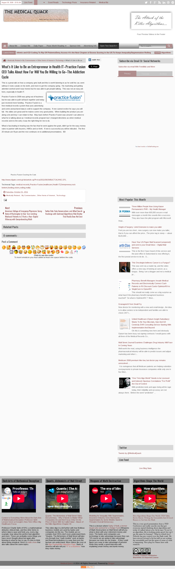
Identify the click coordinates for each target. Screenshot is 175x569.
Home (5, 46)
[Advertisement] (64, 32)
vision (16, 188)
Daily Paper (38, 46)
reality (28, 188)
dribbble (168, 2)
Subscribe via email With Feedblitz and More (136, 67)
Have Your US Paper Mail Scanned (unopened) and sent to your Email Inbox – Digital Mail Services (151, 245)
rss (159, 2)
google (155, 2)
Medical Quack (66, 563)
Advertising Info (90, 46)
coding (22, 188)
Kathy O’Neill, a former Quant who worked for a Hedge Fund (108, 527)
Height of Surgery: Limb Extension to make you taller (140, 227)
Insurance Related (88, 2)
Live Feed (28, 2)
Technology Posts (69, 2)
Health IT (56, 184)
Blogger (111, 563)
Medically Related (13, 195)
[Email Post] (5, 200)
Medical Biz (103, 2)
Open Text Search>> (108, 46)
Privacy (127, 73)
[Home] (4, 60)
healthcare (47, 184)
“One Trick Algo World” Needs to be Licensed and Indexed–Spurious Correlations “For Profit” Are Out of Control (151, 381)
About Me (13, 46)
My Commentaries (29, 195)
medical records (22, 184)
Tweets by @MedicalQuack (129, 453)
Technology (60, 195)
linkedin (164, 2)
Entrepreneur (65, 184)
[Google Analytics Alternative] (87, 567)
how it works (141, 146)
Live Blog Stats (145, 468)
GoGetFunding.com (153, 146)
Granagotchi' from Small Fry (130, 304)
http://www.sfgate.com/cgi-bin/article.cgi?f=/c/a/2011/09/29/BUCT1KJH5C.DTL (34, 180)
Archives (163, 74)
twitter (146, 2)
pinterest (173, 2)
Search (169, 46)
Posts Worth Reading (55, 46)
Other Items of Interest (46, 195)
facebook (150, 2)
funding (11, 188)
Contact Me (25, 46)
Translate (145, 74)
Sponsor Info (75, 46)
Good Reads (53, 2)
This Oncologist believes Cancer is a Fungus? (151, 263)
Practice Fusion (36, 184)
